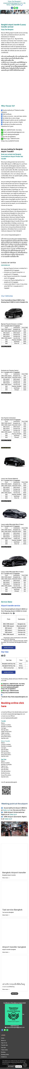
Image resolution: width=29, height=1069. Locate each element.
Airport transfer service (10, 605)
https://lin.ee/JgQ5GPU (8, 136)
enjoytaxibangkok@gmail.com (16, 714)
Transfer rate (4, 1045)
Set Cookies (11, 1066)
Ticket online (4, 1050)
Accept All (18, 1066)
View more (5, 877)
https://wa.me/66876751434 (10, 141)
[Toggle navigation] (27, 12)
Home (2, 1038)
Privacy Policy (20, 1062)
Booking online (5, 1054)
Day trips (3, 1047)
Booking (3, 1052)
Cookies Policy (5, 1063)
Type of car (4, 1043)
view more (14, 993)
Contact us (4, 1057)
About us (3, 1040)
